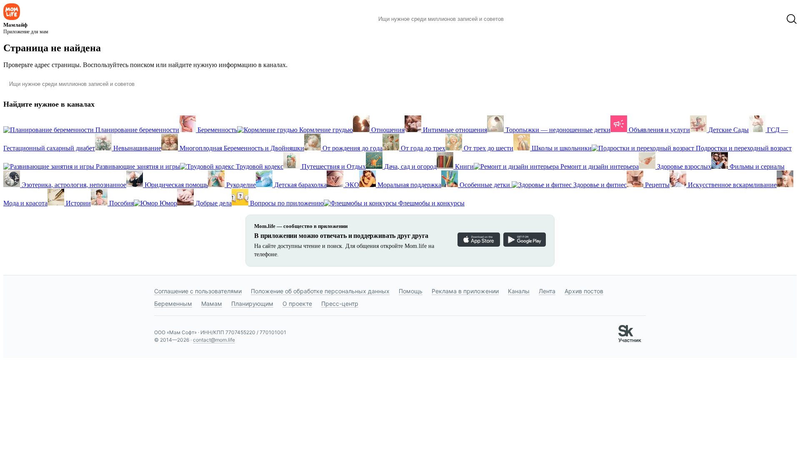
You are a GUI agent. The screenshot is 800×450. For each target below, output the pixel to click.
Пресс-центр (339, 303)
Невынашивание (136, 148)
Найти (523, 19)
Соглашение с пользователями (198, 291)
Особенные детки (485, 184)
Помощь (410, 291)
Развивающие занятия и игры (137, 166)
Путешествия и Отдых (333, 166)
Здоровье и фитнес (599, 184)
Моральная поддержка (408, 184)
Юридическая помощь (175, 184)
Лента (547, 291)
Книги (463, 166)
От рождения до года (351, 148)
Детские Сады (728, 129)
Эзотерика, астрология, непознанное (73, 184)
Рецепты (656, 184)
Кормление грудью (325, 129)
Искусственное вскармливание (731, 184)
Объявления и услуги (658, 129)
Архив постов (584, 291)
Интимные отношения (454, 129)
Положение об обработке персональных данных (320, 291)
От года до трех (422, 148)
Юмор (167, 203)
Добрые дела (213, 203)
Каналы (519, 291)
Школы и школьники (561, 148)
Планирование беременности (136, 129)
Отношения (387, 129)
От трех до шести (487, 148)
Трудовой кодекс (258, 166)
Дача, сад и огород (409, 166)
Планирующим (252, 303)
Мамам (211, 303)
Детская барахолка (299, 184)
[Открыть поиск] (792, 19)
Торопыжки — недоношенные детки (557, 129)
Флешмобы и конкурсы (431, 203)
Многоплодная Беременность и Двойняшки (241, 148)
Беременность (216, 129)
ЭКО (351, 184)
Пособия (121, 203)
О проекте (297, 303)
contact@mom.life (214, 340)
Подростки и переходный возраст (743, 148)
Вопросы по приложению (286, 203)
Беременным (173, 303)
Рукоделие (240, 184)
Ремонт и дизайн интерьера (599, 166)
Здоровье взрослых (683, 166)
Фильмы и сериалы (756, 166)
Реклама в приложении (465, 291)
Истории (77, 203)
